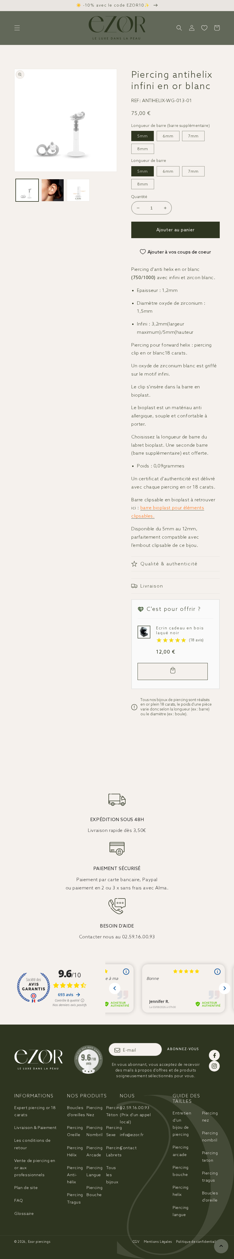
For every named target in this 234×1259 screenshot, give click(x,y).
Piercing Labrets (114, 1151)
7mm (193, 136)
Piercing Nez (94, 1111)
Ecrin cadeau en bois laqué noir (180, 631)
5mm (142, 136)
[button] (17, 28)
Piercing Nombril (94, 1131)
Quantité (139, 196)
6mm (168, 136)
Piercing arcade (181, 1151)
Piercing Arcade (94, 1151)
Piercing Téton (114, 1111)
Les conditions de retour (32, 1144)
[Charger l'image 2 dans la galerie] (52, 190)
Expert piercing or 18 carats (35, 1111)
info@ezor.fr (132, 1134)
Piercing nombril (210, 1136)
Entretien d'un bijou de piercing (182, 1123)
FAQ (18, 1200)
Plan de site (26, 1187)
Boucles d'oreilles (76, 1111)
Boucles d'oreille (210, 1196)
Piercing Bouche (94, 1191)
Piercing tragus (210, 1177)
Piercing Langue (94, 1171)
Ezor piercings (39, 1242)
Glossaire (24, 1213)
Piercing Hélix (75, 1151)
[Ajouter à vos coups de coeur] (143, 631)
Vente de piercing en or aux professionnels (34, 1167)
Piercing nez (210, 1116)
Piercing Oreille (75, 1131)
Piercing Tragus (75, 1198)
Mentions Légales (158, 1242)
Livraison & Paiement (35, 1127)
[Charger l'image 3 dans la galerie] (78, 190)
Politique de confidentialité (198, 1242)
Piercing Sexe (114, 1131)
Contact (128, 1147)
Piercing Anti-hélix (75, 1174)
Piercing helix (181, 1191)
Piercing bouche (181, 1171)
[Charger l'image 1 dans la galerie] (27, 190)
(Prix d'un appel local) (135, 1114)
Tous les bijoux (112, 1174)
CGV (136, 1242)
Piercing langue (181, 1211)
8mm (142, 148)
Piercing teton (210, 1156)
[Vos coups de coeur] (204, 28)
